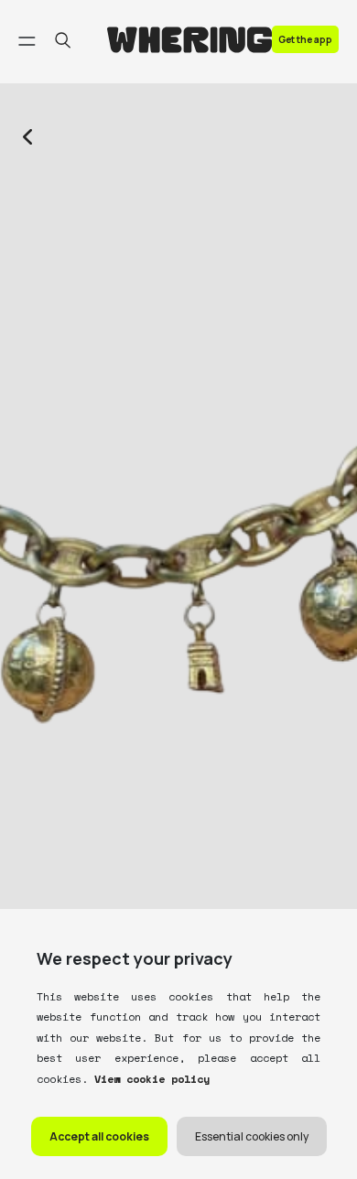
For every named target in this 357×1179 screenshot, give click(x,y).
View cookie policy (149, 1079)
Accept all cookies (99, 1136)
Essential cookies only (251, 1136)
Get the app (305, 39)
